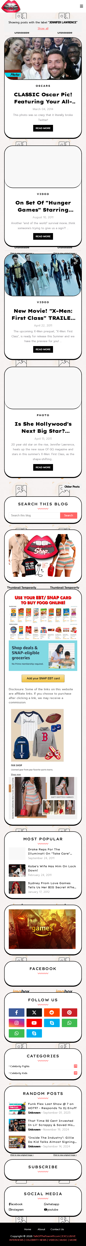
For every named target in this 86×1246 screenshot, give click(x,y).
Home (27, 1229)
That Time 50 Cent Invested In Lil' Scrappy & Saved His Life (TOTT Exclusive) (50, 1123)
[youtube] (34, 1023)
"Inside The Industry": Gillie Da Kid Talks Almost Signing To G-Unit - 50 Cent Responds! (52, 1140)
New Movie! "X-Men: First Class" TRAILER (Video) (42, 314)
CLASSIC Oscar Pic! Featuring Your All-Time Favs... (43, 98)
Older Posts (72, 487)
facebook (16, 1204)
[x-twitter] (34, 1012)
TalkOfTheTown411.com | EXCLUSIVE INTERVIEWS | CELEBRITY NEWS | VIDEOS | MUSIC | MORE (43, 1238)
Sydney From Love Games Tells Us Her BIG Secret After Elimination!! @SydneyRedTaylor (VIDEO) (52, 885)
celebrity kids (43, 1073)
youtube (52, 1210)
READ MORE (43, 128)
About (41, 1229)
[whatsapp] (69, 1023)
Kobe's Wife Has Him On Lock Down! (52, 868)
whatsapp (52, 1204)
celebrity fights (43, 1066)
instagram (17, 1210)
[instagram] (16, 1023)
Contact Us (57, 1229)
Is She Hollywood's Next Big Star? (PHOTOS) (42, 427)
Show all (43, 28)
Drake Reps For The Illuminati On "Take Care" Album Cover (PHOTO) (49, 852)
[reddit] (52, 1012)
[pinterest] (69, 1012)
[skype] (52, 1023)
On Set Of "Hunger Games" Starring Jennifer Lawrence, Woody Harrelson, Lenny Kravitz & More (43, 206)
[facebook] (16, 1012)
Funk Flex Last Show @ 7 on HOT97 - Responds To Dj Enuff (52, 1106)
